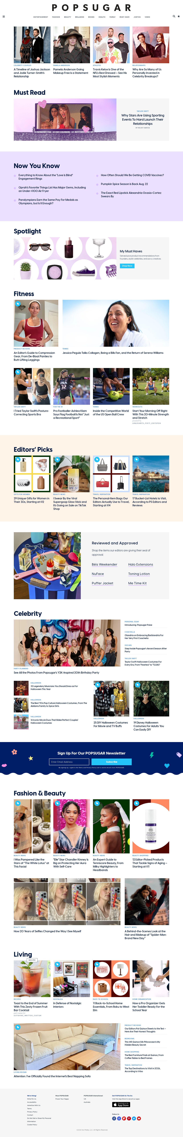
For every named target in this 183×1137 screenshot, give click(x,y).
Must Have (125, 17)
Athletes (97, 65)
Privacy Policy (91, 767)
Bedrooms (129, 1039)
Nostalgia (58, 999)
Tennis (65, 349)
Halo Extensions (140, 564)
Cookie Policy (32, 1125)
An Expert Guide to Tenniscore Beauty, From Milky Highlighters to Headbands (108, 865)
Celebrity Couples (22, 65)
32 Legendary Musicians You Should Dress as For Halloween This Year (54, 687)
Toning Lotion (139, 574)
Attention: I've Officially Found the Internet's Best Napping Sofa (52, 1076)
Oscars (128, 645)
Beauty (67, 17)
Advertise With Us (33, 1105)
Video (147, 17)
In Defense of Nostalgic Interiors (67, 1005)
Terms (81, 767)
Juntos (137, 17)
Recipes (17, 999)
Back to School (100, 999)
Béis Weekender (104, 564)
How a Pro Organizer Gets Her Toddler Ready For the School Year (148, 1007)
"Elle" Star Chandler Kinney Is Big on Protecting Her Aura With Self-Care (70, 863)
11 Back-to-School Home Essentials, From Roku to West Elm (111, 1007)
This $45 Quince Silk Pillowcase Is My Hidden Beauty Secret (142, 1043)
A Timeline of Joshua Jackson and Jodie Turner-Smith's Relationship (32, 73)
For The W (58, 407)
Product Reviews (22, 349)
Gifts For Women (22, 494)
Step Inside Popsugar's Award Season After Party (146, 650)
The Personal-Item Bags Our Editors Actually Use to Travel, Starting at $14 (111, 502)
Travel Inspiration (101, 494)
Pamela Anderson (61, 65)
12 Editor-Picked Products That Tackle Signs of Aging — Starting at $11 (149, 863)
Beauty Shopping (140, 856)
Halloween (36, 683)
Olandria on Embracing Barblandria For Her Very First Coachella (144, 637)
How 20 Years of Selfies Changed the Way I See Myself (47, 931)
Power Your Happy (62, 1099)
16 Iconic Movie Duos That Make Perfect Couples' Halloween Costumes (54, 721)
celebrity (28, 613)
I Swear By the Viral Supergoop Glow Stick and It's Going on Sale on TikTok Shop (70, 503)
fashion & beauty (40, 793)
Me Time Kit (137, 583)
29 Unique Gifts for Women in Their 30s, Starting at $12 (31, 500)
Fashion (56, 17)
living (23, 954)
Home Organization (141, 999)
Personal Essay (132, 622)
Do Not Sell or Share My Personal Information (39, 1119)
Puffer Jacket (102, 583)
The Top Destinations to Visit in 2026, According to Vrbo (142, 1070)
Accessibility (31, 1102)
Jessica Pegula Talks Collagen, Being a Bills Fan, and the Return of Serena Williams (113, 352)
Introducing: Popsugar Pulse (138, 625)
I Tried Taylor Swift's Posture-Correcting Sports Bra (31, 412)
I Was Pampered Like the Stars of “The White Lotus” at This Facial (31, 863)
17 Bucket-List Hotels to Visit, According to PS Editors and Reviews (149, 502)
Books (91, 17)
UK (85, 1099)
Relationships (138, 65)
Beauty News (59, 494)
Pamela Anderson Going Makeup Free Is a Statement (70, 71)
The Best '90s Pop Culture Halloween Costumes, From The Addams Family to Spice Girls (59, 704)
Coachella (130, 632)
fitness (24, 294)
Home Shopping (132, 1052)
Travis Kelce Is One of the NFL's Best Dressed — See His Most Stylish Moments (110, 73)
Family (112, 17)
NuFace (98, 574)
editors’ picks (33, 449)
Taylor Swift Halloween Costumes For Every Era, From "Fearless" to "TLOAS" (143, 663)
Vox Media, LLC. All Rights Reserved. (94, 1130)
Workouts (137, 407)
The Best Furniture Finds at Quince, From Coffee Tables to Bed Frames (144, 1056)
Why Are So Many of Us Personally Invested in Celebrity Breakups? (146, 73)
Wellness (79, 17)
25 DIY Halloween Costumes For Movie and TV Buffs (111, 724)
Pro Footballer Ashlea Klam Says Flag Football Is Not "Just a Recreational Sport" (71, 414)
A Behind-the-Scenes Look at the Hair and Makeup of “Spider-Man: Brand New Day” (146, 935)
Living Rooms (20, 1072)
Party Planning (21, 669)
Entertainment (40, 17)
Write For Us (31, 1099)
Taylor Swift (20, 407)
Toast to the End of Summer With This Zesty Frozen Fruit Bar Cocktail (31, 1007)
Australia (87, 1102)
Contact (30, 1115)
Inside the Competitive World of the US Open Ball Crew (111, 412)
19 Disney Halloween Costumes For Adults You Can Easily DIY (149, 726)
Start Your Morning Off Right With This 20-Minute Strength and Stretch (150, 414)
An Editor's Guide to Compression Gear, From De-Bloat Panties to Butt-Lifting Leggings (34, 356)
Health (102, 17)
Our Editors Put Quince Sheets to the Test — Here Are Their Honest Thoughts (145, 1030)
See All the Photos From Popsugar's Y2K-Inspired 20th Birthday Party (56, 672)
